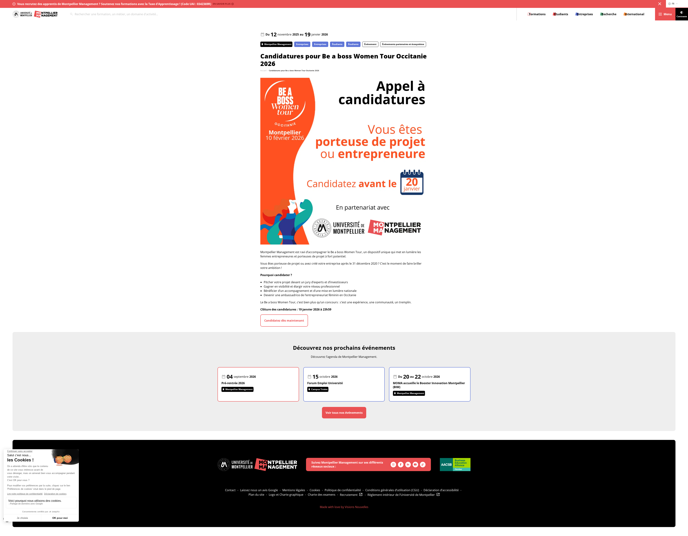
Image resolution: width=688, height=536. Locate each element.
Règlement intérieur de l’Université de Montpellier (401, 495)
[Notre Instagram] (393, 464)
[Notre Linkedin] (408, 464)
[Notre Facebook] (400, 464)
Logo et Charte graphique (286, 495)
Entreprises (302, 44)
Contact (230, 490)
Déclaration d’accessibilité (441, 490)
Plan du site (256, 495)
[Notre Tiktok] (423, 464)
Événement (370, 44)
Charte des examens (321, 495)
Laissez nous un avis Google (259, 490)
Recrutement (349, 495)
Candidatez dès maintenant (284, 320)
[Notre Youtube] (415, 464)
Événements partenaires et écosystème (403, 44)
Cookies (315, 490)
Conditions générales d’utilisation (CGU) (392, 490)
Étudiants (337, 44)
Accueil (263, 70)
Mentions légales (293, 490)
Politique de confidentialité (343, 490)
